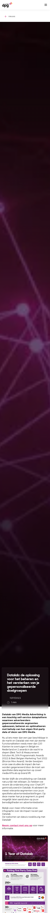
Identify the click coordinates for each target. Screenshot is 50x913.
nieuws (12, 16)
